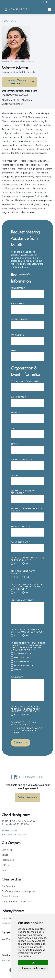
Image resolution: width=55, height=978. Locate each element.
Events (5, 870)
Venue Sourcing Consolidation (17, 901)
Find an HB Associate (27, 797)
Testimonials (8, 860)
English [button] (46, 2)
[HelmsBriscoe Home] (19, 9)
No (27, 564)
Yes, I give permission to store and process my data (28, 730)
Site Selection (9, 886)
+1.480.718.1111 (9, 831)
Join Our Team (9, 939)
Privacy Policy (8, 960)
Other (17, 670)
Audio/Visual (21, 662)
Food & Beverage (24, 666)
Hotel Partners (9, 918)
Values (5, 855)
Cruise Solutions (10, 896)
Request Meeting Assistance (17, 81)
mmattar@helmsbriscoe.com (22, 91)
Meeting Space (22, 657)
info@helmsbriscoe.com (14, 835)
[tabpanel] (27, 163)
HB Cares (6, 865)
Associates (10, 21)
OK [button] (33, 962)
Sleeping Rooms (23, 654)
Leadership (7, 850)
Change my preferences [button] (33, 968)
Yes (16, 564)
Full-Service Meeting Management (19, 891)
